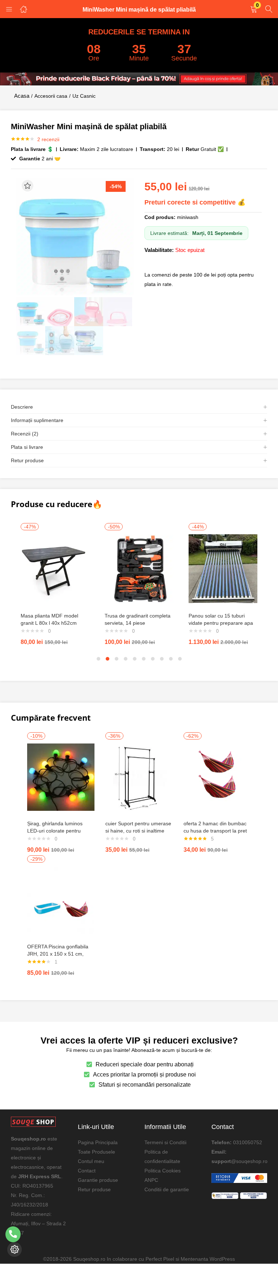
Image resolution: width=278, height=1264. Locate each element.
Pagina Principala (98, 1142)
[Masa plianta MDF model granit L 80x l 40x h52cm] (55, 568)
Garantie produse (98, 1180)
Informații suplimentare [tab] (37, 420)
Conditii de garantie (166, 1189)
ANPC (151, 1180)
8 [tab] (162, 659)
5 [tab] (134, 659)
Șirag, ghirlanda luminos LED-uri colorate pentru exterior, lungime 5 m (55, 831)
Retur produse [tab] (27, 460)
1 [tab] (98, 659)
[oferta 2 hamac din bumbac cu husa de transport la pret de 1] (217, 777)
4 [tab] (125, 659)
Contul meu (91, 1161)
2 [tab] (107, 659)
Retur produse (94, 1189)
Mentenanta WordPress (208, 1259)
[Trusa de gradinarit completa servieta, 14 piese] (139, 568)
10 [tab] (180, 659)
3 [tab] (116, 659)
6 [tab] (144, 659)
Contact (87, 1170)
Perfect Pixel (160, 1259)
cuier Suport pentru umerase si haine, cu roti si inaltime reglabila (138, 831)
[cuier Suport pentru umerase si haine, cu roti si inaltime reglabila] (139, 777)
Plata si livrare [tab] (27, 447)
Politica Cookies (162, 1170)
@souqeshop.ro (249, 1161)
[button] (253, 9)
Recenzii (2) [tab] (24, 434)
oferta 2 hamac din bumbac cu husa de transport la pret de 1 (215, 831)
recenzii (48, 139)
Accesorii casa (50, 96)
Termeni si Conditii (165, 1142)
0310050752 (247, 1142)
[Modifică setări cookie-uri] (14, 1249)
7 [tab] (153, 659)
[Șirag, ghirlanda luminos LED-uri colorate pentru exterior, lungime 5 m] (60, 777)
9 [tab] (171, 659)
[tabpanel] (55, 585)
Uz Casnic (84, 96)
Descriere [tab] (22, 407)
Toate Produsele (96, 1151)
